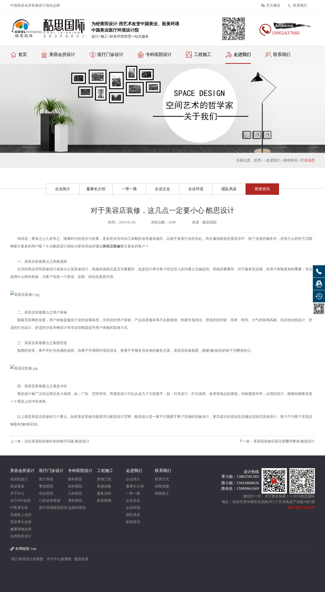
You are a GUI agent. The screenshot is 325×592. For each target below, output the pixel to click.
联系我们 (300, 5)
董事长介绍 (95, 189)
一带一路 (129, 189)
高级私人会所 (20, 515)
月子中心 (17, 493)
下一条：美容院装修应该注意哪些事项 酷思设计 (277, 441)
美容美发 (17, 486)
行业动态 (308, 160)
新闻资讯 (290, 160)
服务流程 (104, 493)
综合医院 (46, 493)
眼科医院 (75, 479)
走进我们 (242, 54)
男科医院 (75, 500)
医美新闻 (104, 500)
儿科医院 (75, 493)
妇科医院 (75, 486)
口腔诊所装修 (49, 500)
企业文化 (162, 189)
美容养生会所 (20, 522)
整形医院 (46, 486)
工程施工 (202, 54)
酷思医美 (81, 559)
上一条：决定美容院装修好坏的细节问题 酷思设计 (49, 441)
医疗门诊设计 (110, 54)
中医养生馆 (19, 508)
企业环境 (195, 189)
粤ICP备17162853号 (301, 507)
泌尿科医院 (77, 508)
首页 (22, 54)
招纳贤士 (162, 493)
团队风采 (229, 189)
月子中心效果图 (58, 559)
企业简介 (62, 189)
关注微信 (273, 5)
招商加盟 (162, 486)
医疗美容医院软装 (53, 508)
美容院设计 (19, 479)
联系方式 (162, 479)
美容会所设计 (62, 54)
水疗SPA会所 (20, 500)
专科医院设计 (159, 54)
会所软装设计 (20, 536)
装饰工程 (104, 479)
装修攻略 (104, 486)
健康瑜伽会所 (20, 529)
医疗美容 (46, 479)
